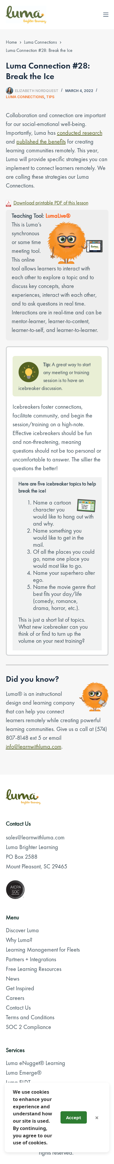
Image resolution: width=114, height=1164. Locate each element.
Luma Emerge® (24, 1072)
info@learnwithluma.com (33, 746)
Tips (50, 97)
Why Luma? (19, 940)
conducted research (79, 133)
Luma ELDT (18, 1082)
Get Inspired (20, 988)
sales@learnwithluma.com (35, 837)
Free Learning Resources (33, 969)
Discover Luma (22, 930)
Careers (15, 998)
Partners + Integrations (31, 959)
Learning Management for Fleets (43, 949)
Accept (73, 1117)
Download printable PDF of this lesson (50, 202)
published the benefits (41, 141)
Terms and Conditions (30, 1017)
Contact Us (18, 1007)
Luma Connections (25, 97)
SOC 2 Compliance (28, 1027)
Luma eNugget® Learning (35, 1063)
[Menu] (105, 14)
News (12, 978)
